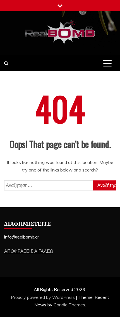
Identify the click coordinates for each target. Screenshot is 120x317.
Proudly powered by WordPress (43, 297)
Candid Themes (69, 305)
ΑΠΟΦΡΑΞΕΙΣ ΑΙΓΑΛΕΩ (28, 251)
